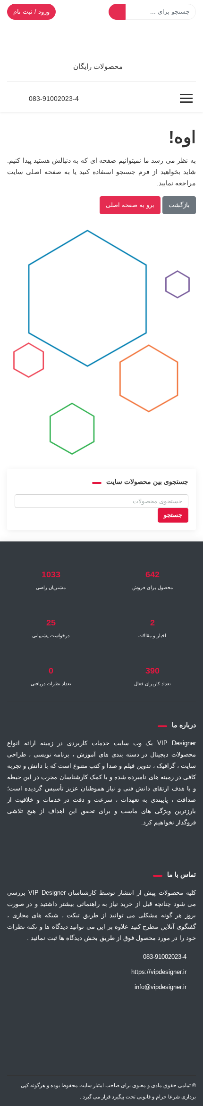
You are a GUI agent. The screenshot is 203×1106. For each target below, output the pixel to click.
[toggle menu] (186, 98)
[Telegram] (100, 845)
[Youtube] (55, 845)
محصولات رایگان (98, 66)
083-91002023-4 (54, 98)
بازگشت (179, 204)
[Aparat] (124, 845)
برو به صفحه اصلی (130, 204)
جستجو (173, 514)
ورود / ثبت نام (31, 11)
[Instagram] (78, 845)
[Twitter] (147, 845)
